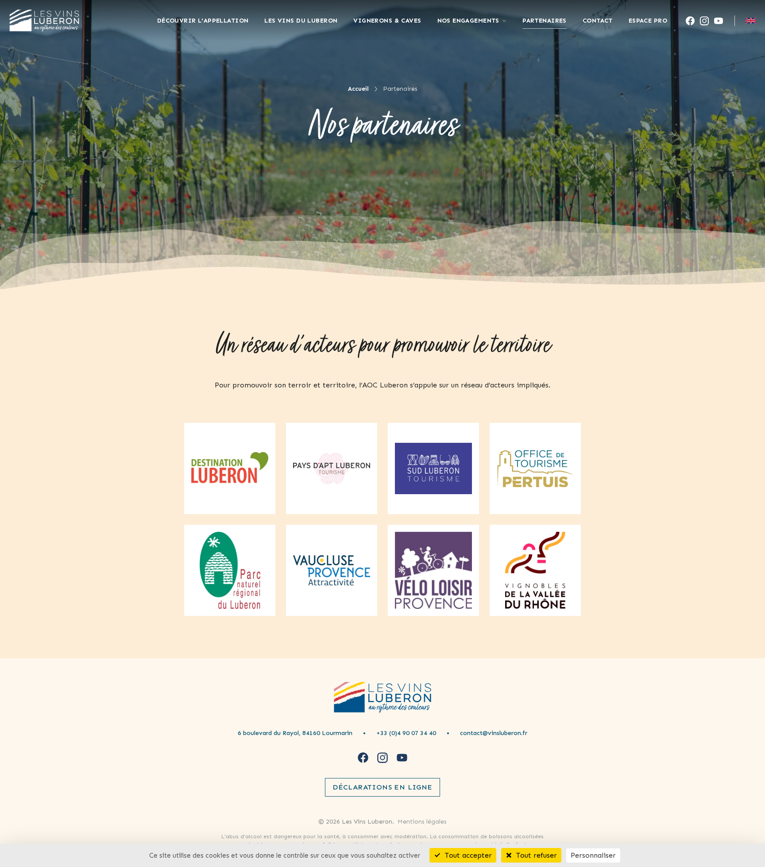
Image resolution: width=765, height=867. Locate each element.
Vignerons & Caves (387, 20)
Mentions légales (422, 821)
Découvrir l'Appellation (203, 20)
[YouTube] (718, 20)
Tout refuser (535, 855)
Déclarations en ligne (382, 787)
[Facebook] (690, 20)
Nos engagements (468, 20)
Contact (598, 20)
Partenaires (544, 20)
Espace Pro (648, 20)
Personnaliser (593, 855)
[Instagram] (704, 20)
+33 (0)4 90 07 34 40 (406, 733)
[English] (751, 20)
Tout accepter (467, 855)
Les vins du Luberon (300, 20)
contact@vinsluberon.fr (493, 733)
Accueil (358, 89)
